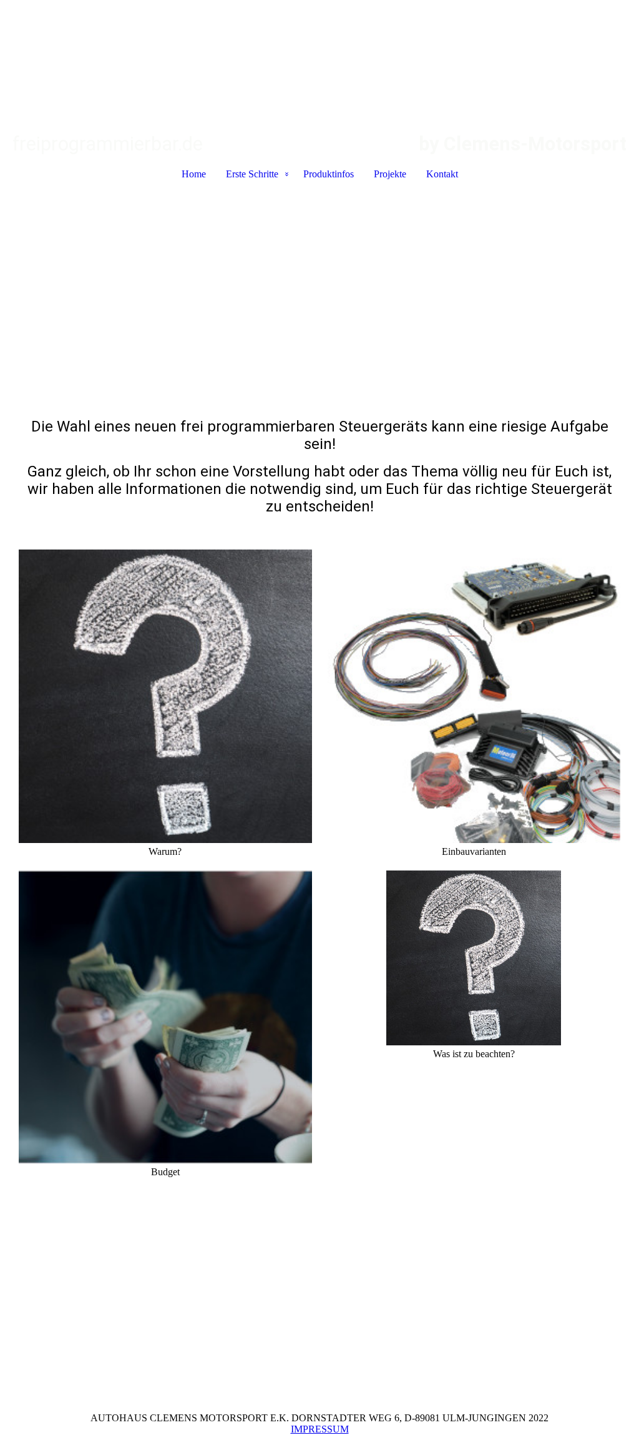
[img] (319, 66)
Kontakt (442, 174)
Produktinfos (328, 174)
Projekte (390, 174)
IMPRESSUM (320, 1429)
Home (194, 174)
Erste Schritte (252, 174)
